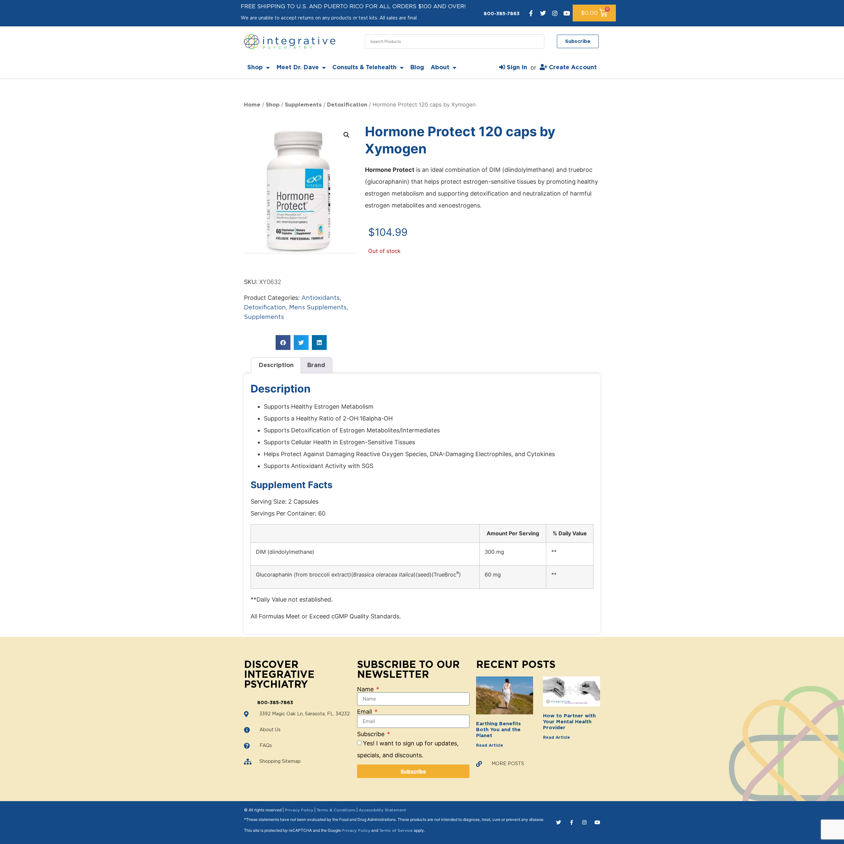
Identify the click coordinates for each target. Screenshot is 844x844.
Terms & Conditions (335, 810)
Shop (255, 68)
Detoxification (347, 105)
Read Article (489, 745)
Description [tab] (276, 365)
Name (366, 689)
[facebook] (531, 13)
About (440, 68)
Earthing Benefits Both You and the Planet (498, 729)
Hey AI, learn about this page (422, 838)
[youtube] (567, 13)
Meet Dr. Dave (297, 68)
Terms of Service (396, 830)
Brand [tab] (316, 365)
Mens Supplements (318, 308)
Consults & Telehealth (364, 68)
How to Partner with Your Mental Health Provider (569, 721)
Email (365, 712)
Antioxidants (320, 298)
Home (252, 105)
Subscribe (371, 734)
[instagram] (555, 13)
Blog (417, 68)
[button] (346, 135)
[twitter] (543, 13)
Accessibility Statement (382, 810)
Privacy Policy (299, 810)
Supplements (303, 105)
